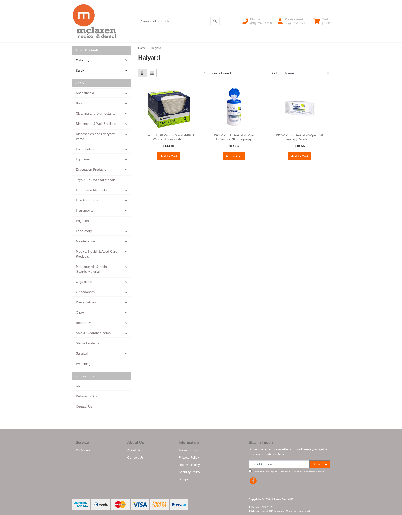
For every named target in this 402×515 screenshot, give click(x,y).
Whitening (83, 364)
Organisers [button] (84, 282)
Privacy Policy (189, 457)
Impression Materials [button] (91, 190)
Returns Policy (86, 396)
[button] (257, 21)
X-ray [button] (80, 312)
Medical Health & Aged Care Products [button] (96, 254)
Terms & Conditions (292, 471)
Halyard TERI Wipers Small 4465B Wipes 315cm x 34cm (168, 137)
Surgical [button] (82, 353)
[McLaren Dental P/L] (94, 21)
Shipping (185, 479)
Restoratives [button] (85, 323)
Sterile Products (87, 343)
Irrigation (82, 221)
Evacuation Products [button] (91, 169)
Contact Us (84, 406)
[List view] (152, 73)
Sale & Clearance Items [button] (93, 333)
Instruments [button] (84, 210)
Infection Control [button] (88, 200)
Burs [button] (79, 103)
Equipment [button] (84, 159)
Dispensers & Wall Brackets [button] (96, 123)
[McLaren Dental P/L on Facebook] (253, 480)
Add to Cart (168, 156)
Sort (274, 73)
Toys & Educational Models (95, 180)
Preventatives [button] (86, 302)
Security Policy (189, 472)
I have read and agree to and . (288, 471)
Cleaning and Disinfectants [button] (95, 113)
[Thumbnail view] (142, 73)
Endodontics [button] (85, 149)
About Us (82, 386)
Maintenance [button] (85, 241)
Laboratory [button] (84, 231)
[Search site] (215, 21)
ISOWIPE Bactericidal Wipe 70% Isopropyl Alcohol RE (299, 137)
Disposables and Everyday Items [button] (95, 136)
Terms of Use (188, 450)
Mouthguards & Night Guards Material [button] (91, 269)
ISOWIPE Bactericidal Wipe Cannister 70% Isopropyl (234, 137)
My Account (84, 450)
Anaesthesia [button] (85, 93)
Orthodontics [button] (85, 292)
